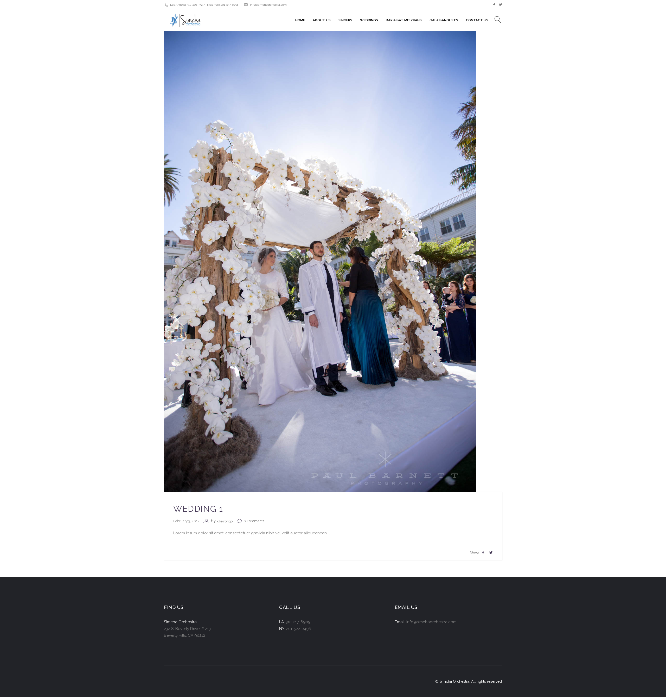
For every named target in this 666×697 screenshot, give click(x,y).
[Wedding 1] (320, 257)
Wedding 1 (198, 509)
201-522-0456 (298, 628)
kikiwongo (225, 521)
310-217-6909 (298, 622)
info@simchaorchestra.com (268, 4)
